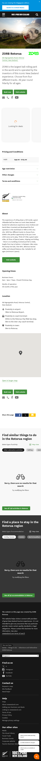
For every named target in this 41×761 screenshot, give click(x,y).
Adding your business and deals (13, 707)
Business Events (8, 738)
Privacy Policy (7, 715)
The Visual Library (8, 733)
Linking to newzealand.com (11, 710)
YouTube (8, 676)
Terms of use (6, 712)
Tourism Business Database (11, 744)
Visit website (20, 92)
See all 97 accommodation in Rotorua (18, 595)
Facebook (8, 673)
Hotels (21, 537)
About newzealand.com (10, 704)
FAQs (4, 702)
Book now (7, 92)
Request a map (7, 686)
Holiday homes (9, 537)
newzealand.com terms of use (13, 633)
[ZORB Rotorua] (34, 53)
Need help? (6, 692)
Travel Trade (6, 736)
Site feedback (7, 689)
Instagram (9, 669)
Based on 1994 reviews (17, 200)
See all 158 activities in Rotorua (16, 508)
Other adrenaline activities (13, 450)
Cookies (5, 718)
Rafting (30, 450)
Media (4, 731)
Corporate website (8, 741)
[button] (3, 14)
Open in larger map (9, 380)
